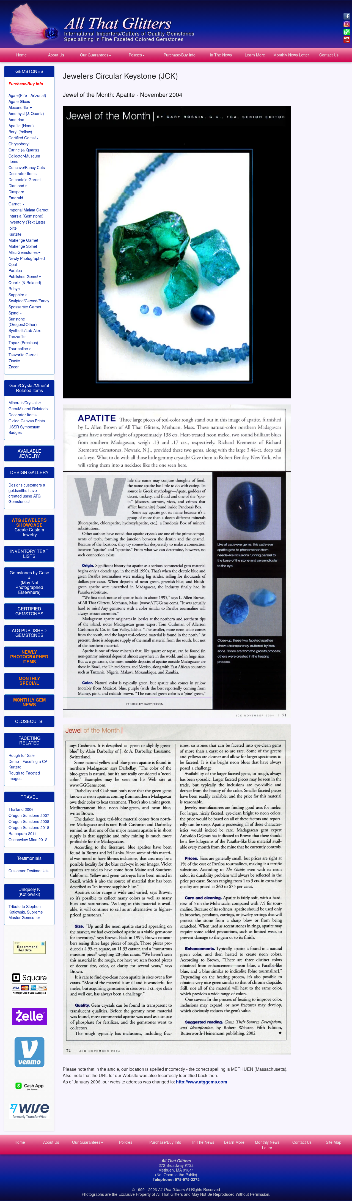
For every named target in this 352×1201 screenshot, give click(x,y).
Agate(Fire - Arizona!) (27, 95)
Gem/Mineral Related (27, 408)
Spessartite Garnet (25, 306)
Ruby (13, 288)
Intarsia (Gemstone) (26, 216)
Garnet (15, 203)
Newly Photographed (27, 258)
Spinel (14, 313)
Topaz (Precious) (23, 342)
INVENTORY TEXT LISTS (29, 553)
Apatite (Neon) (21, 125)
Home (21, 55)
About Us (56, 55)
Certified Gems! (22, 137)
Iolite (13, 228)
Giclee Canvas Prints (27, 420)
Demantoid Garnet (25, 179)
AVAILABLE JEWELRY (29, 453)
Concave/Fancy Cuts (27, 167)
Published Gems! (23, 276)
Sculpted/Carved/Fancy (29, 300)
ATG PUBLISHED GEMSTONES (29, 632)
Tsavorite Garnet (23, 354)
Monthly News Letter (291, 55)
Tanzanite (17, 336)
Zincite (14, 360)
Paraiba (15, 270)
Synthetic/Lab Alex (25, 330)
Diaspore (16, 191)
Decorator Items (23, 173)
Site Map (333, 1142)
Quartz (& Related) (25, 282)
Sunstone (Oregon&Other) (23, 321)
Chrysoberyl (19, 143)
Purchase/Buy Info (180, 55)
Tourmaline (18, 348)
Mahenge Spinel (23, 246)
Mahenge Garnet (23, 240)
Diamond (16, 185)
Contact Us (329, 55)
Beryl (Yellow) (20, 131)
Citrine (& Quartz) (24, 150)
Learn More (255, 55)
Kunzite (15, 234)
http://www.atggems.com (201, 1081)
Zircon (14, 366)
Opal (13, 264)
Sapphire (16, 294)
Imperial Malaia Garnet (28, 210)
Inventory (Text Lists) (27, 222)
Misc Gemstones (23, 252)
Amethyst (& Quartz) (26, 113)
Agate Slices (19, 101)
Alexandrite (19, 107)
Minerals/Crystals (23, 402)
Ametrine (16, 119)
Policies (135, 55)
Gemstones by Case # (29, 575)
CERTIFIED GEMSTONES (29, 611)
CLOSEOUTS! (29, 721)
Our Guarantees (94, 55)
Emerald (16, 197)
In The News (221, 55)
